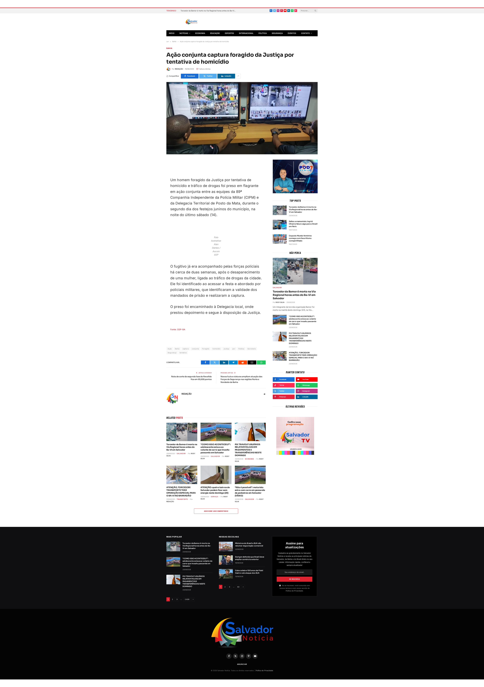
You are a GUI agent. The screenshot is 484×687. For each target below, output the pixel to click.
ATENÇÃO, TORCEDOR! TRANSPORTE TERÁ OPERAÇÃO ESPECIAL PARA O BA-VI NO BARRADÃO (181, 491)
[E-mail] (157, 185)
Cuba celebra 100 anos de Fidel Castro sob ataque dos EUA (249, 571)
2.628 (187, 599)
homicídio (216, 349)
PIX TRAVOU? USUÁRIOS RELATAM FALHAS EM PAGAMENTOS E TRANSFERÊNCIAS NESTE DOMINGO (248, 450)
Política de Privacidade (294, 591)
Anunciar (242, 664)
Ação (170, 349)
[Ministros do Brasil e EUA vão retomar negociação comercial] (226, 546)
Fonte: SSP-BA (177, 329)
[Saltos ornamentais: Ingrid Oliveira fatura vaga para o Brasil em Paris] (280, 224)
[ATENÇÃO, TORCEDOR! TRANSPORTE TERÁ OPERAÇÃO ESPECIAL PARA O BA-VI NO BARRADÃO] (181, 475)
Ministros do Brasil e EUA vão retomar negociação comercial (249, 544)
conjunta (195, 349)
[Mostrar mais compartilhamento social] (238, 76)
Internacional (246, 33)
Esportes (229, 33)
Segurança (277, 33)
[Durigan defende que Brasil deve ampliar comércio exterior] (226, 560)
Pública (241, 349)
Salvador (181, 453)
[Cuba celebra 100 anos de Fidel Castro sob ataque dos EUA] (226, 574)
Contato (305, 33)
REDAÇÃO (179, 69)
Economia (200, 33)
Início (171, 33)
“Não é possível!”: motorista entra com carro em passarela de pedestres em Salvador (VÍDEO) (250, 491)
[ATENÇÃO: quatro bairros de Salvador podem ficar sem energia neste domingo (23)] (216, 475)
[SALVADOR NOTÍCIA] (197, 21)
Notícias (183, 33)
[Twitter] (157, 173)
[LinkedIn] (157, 191)
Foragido (205, 349)
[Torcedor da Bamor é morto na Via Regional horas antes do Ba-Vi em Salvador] (181, 432)
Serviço (214, 497)
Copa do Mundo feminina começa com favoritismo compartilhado (300, 238)
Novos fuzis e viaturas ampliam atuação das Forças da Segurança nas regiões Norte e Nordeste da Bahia (241, 379)
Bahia (169, 48)
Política (263, 33)
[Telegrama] (157, 179)
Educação (215, 33)
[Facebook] (157, 167)
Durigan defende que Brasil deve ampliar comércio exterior (249, 558)
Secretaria (251, 349)
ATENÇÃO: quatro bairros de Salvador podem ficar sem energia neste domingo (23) (215, 490)
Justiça (226, 349)
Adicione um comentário (216, 511)
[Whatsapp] (157, 197)
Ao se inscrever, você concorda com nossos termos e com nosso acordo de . (295, 588)
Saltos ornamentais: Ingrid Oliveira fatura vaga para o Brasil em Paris (303, 224)
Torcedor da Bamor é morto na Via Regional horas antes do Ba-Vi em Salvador (209, 11)
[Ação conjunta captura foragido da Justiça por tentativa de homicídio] (242, 118)
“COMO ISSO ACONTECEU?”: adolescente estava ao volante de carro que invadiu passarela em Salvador (216, 448)
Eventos (292, 33)
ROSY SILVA (280, 302)
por (233, 349)
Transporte (182, 499)
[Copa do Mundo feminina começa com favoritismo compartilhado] (280, 239)
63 (238, 587)
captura (186, 349)
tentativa (183, 353)
